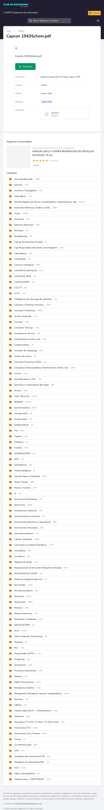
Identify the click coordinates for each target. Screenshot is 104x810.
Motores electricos (23, 613)
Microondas (19, 584)
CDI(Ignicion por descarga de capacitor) (33, 299)
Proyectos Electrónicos (25, 670)
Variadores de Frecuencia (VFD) (29, 756)
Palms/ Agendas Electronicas (28, 636)
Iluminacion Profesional (25, 499)
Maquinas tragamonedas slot (28, 579)
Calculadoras (20, 253)
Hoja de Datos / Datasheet (27, 476)
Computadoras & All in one (27, 339)
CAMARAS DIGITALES (25, 270)
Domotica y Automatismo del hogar (31, 384)
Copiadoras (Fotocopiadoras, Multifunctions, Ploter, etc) (41, 367)
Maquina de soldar (23, 562)
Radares (18, 676)
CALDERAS (20, 259)
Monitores (19, 596)
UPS (16, 750)
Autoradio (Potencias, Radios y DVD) (32, 207)
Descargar (27, 66)
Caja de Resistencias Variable (28, 241)
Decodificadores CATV (25, 379)
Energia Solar (20, 419)
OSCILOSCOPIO (22, 624)
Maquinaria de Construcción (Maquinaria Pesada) (37, 567)
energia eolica (21, 413)
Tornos (17, 739)
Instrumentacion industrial (27, 516)
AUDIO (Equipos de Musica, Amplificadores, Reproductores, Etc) (45, 201)
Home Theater (21, 482)
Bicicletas (19, 230)
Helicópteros (20, 464)
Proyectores (20, 664)
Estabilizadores (21, 424)
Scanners (18, 699)
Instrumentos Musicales (26, 527)
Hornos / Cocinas (22, 487)
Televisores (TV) (22, 727)
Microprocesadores (23, 590)
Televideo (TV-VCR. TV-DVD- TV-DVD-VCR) (36, 722)
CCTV (17, 293)
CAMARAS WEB (22, 276)
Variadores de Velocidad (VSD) (29, 762)
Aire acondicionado (23, 179)
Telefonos (19, 716)
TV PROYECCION (22, 744)
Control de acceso (23, 356)
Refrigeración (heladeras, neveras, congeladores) (38, 693)
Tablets (18, 704)
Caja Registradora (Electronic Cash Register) (35, 247)
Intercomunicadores (23, 533)
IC (15, 493)
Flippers (21, 31)
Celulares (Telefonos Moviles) (29, 304)
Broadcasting (20, 236)
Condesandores (21, 344)
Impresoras (19, 504)
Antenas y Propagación (25, 190)
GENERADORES (22, 453)
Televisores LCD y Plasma (27, 733)
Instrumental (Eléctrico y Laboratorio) (32, 522)
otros (16, 630)
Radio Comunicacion (24, 682)
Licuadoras (19, 556)
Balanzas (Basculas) (23, 224)
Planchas (18, 642)
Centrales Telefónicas (24, 310)
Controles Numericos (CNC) (27, 361)
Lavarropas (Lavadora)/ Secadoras (30, 544)
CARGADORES (21, 281)
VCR (16, 767)
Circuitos (18, 321)
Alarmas (18, 184)
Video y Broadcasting (24, 773)
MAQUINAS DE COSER (25, 573)
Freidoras (18, 442)
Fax (16, 430)
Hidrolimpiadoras (22, 470)
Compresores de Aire (24, 333)
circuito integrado (22, 316)
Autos (17, 213)
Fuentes (18, 447)
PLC (16, 647)
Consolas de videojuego (25, 350)
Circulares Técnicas (23, 327)
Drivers (17, 390)
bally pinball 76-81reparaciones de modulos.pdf (53, 148)
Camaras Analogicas (24, 264)
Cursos (17, 373)
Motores (18, 607)
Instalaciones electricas (25, 510)
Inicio (8, 31)
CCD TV (18, 287)
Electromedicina (22, 407)
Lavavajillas (19, 550)
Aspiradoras (20, 196)
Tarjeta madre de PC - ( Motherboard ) (32, 710)
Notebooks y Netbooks (25, 619)
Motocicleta (20, 602)
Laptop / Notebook (23, 539)
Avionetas (19, 219)
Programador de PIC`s (25, 653)
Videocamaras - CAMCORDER (29, 779)
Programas (19, 659)
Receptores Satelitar (24, 687)
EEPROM (18, 402)
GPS (16, 459)
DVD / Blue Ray (22, 396)
